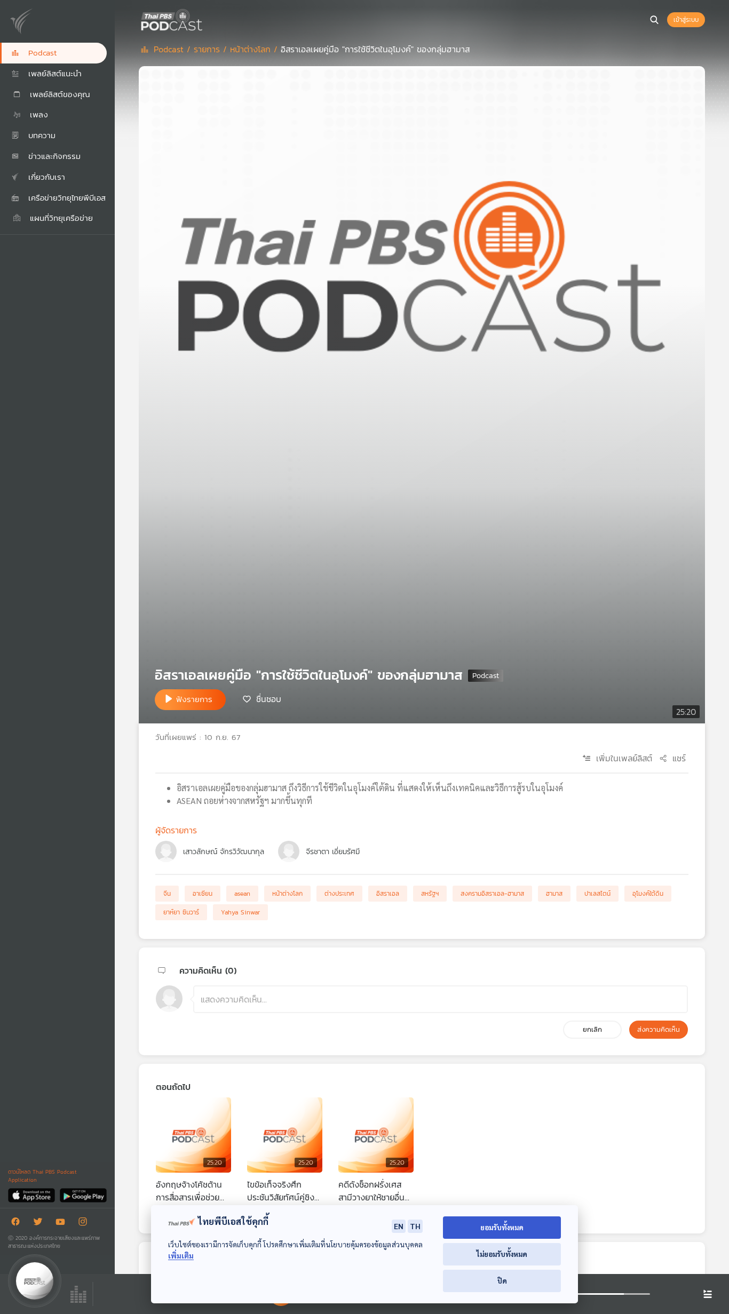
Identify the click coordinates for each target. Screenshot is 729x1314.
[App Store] (32, 1195)
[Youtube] (63, 1224)
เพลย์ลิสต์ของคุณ (58, 94)
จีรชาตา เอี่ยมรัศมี (333, 851)
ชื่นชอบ (268, 698)
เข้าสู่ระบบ (686, 20)
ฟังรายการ (194, 699)
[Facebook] (18, 1224)
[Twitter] (40, 1224)
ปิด (502, 1280)
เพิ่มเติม (181, 1255)
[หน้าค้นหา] (654, 20)
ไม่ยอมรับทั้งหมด (502, 1254)
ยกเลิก (592, 1029)
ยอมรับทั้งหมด (502, 1227)
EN (398, 1226)
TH (415, 1226)
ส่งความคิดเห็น (658, 1029)
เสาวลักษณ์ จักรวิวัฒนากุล (223, 851)
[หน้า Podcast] (205, 18)
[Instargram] (85, 1224)
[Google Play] (83, 1195)
